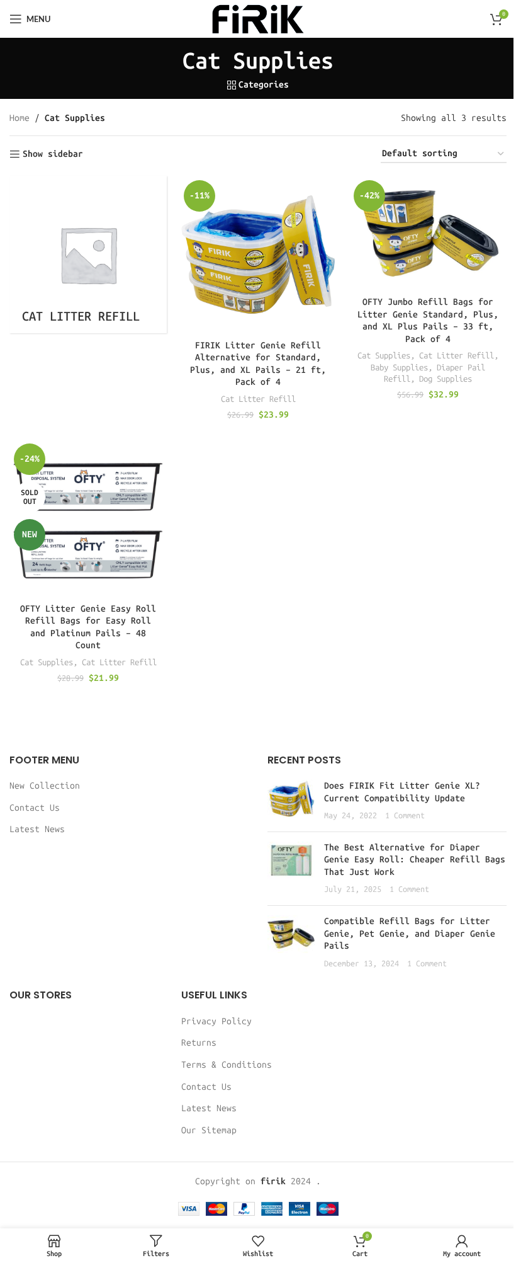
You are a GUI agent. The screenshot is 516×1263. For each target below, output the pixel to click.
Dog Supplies (445, 379)
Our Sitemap (209, 1130)
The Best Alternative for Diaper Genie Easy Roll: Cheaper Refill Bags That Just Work (414, 859)
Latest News (37, 829)
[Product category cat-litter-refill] (88, 254)
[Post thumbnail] (291, 801)
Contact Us (34, 808)
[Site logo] (258, 18)
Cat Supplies (383, 355)
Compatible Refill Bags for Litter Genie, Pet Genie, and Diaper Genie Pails (409, 933)
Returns (198, 1042)
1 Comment (405, 815)
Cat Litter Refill (258, 399)
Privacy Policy (216, 1021)
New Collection (44, 785)
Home (19, 118)
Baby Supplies (399, 367)
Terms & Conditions (226, 1065)
